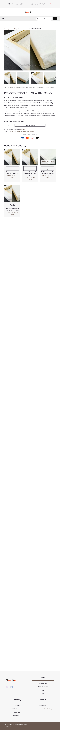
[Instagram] (7, 687)
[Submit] (55, 18)
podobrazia (13, 131)
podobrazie (31, 131)
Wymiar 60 (29, 87)
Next (55, 78)
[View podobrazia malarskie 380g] (37, 78)
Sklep (15, 29)
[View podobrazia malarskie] (50, 78)
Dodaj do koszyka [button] (12, 168)
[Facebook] (11, 687)
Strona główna (8, 29)
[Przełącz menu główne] (56, 12)
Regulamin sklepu (19, 724)
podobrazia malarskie (22, 131)
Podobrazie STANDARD (19, 87)
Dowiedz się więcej (47, 168)
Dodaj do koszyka (30, 125)
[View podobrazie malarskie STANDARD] (10, 78)
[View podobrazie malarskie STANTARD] (23, 78)
